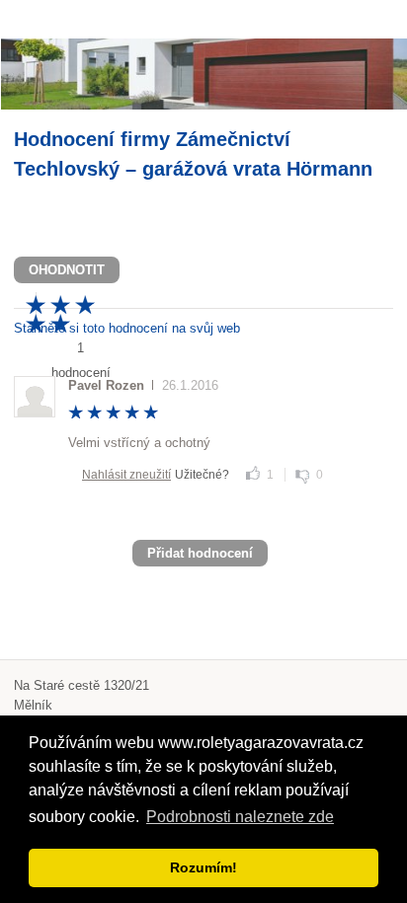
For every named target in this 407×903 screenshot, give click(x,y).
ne (302, 477)
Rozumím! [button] (203, 867)
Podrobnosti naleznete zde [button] (240, 816)
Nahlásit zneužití (126, 475)
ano (253, 473)
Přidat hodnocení (200, 553)
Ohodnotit (67, 270)
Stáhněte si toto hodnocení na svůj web (127, 328)
